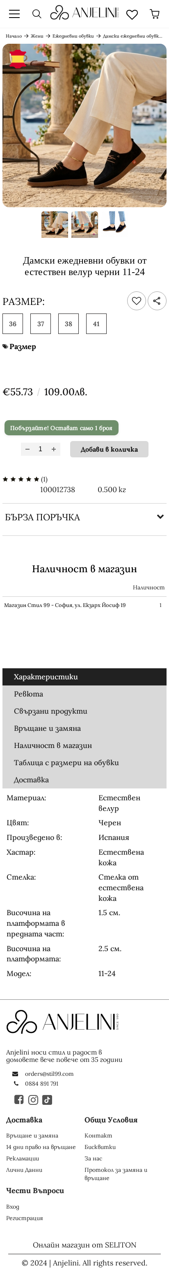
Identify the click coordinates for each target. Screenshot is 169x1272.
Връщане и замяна (47, 728)
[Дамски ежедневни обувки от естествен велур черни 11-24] (54, 227)
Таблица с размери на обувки (66, 762)
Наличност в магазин (53, 745)
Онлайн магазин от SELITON (85, 1245)
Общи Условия (111, 1119)
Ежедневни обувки (73, 36)
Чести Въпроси (35, 1190)
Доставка (31, 779)
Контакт (98, 1135)
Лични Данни (24, 1169)
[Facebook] (19, 1099)
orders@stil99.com (49, 1073)
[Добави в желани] (137, 301)
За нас (93, 1158)
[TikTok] (47, 1099)
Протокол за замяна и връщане (115, 1174)
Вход (12, 1206)
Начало (14, 36)
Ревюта (28, 694)
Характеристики (46, 676)
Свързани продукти (50, 711)
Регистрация (24, 1218)
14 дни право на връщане (41, 1147)
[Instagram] (33, 1099)
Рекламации (22, 1158)
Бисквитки (100, 1147)
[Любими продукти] (132, 14)
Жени (37, 36)
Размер (22, 346)
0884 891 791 (41, 1083)
